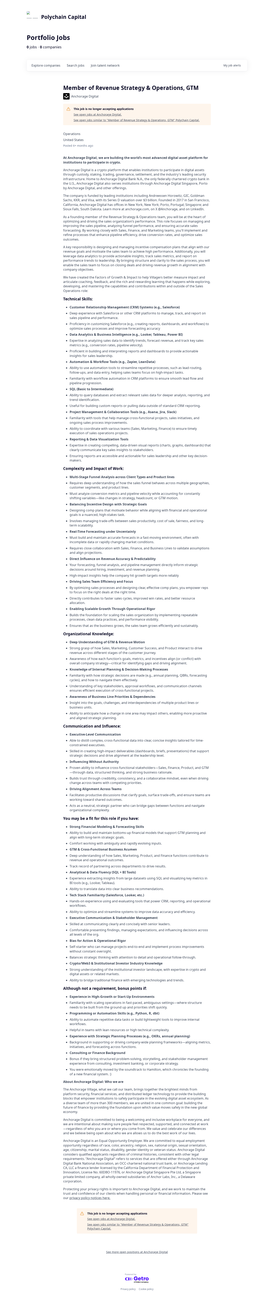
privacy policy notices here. (89, 1198)
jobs (75, 65)
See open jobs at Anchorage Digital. (98, 114)
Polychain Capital (63, 16)
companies (45, 65)
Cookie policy (146, 1289)
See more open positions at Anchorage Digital (137, 1252)
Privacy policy (128, 1289)
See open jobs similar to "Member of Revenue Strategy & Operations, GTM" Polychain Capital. (137, 120)
